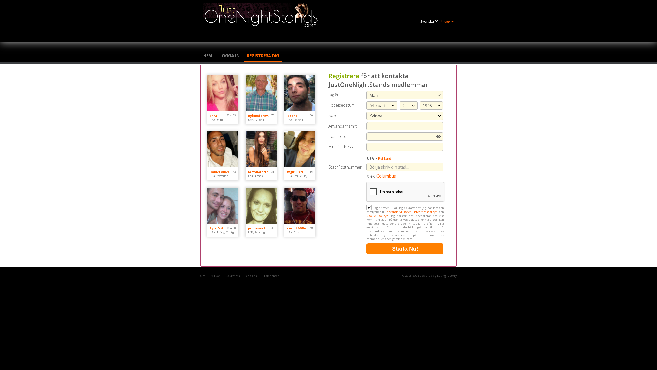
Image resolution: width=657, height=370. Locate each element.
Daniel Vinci (219, 172)
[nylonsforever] (261, 93)
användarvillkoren (399, 212)
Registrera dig (263, 56)
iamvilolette (258, 172)
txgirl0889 (295, 172)
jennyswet (256, 228)
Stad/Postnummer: (345, 167)
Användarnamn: (342, 126)
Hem (207, 56)
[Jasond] (299, 93)
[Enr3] (222, 93)
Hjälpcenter (271, 276)
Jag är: (334, 95)
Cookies (251, 276)
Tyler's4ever (218, 228)
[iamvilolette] (261, 149)
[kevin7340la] (299, 206)
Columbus (386, 176)
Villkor (215, 276)
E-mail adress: (341, 147)
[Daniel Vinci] (222, 149)
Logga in (447, 21)
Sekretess (233, 276)
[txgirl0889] (299, 149)
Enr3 (213, 116)
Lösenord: (337, 136)
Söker (333, 115)
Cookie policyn (377, 216)
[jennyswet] (261, 206)
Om (202, 276)
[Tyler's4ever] (222, 206)
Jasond (292, 116)
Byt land (384, 158)
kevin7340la (296, 228)
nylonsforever (259, 116)
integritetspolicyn (425, 212)
